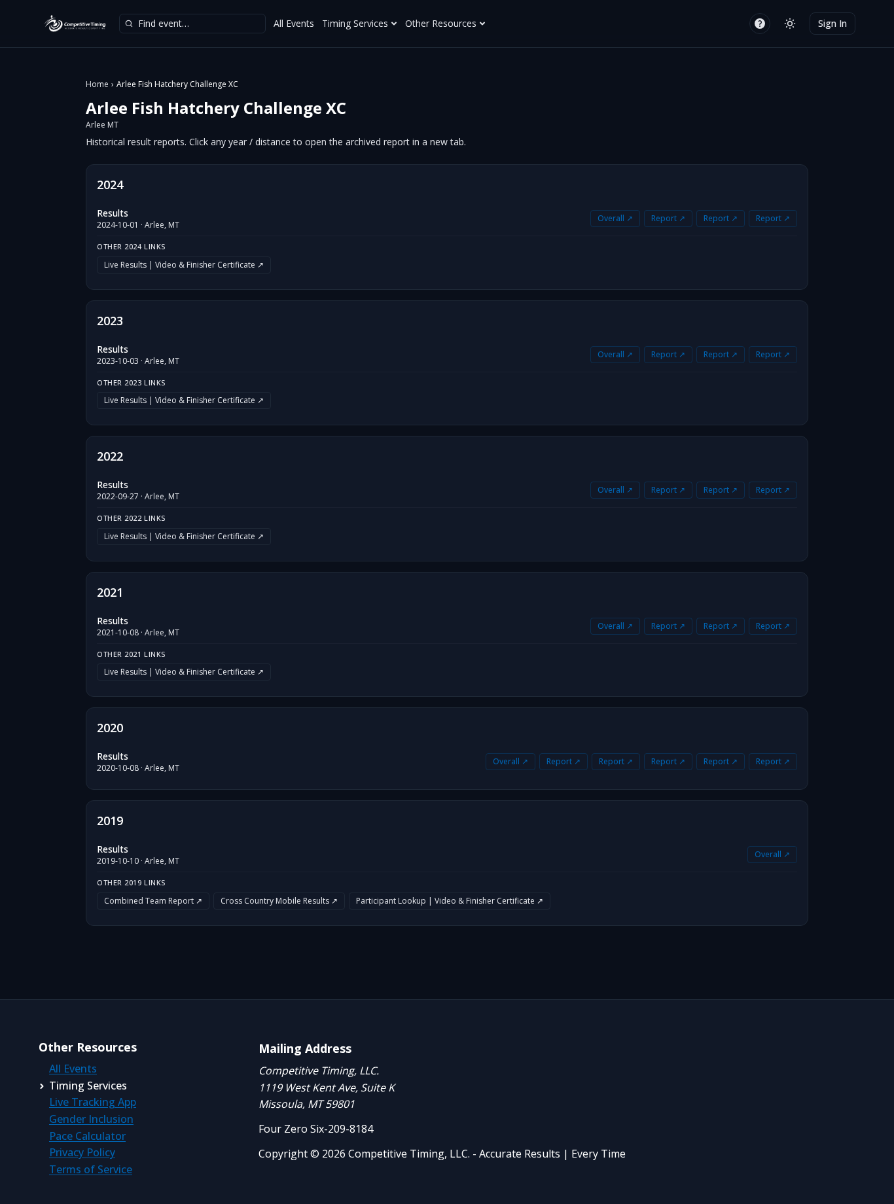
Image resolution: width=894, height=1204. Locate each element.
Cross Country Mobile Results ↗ (279, 900)
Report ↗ (668, 218)
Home (97, 84)
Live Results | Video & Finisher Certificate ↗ (184, 264)
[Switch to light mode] (790, 23)
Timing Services (355, 23)
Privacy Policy (82, 1152)
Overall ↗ (615, 218)
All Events (294, 23)
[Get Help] (759, 23)
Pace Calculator (87, 1136)
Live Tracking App (92, 1102)
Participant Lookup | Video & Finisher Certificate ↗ (449, 900)
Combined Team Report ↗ (153, 900)
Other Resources (440, 23)
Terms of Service (90, 1169)
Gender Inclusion (91, 1119)
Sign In (832, 23)
